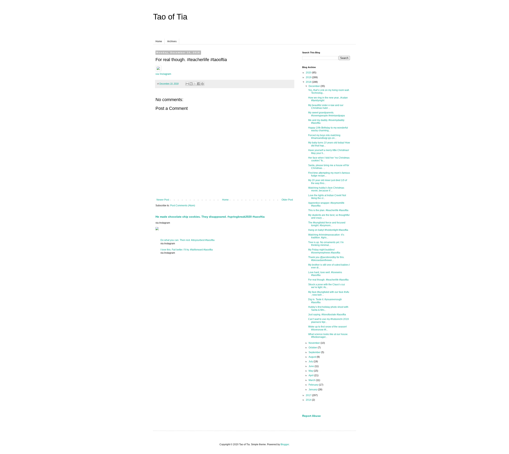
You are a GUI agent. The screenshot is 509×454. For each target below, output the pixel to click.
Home (158, 41)
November (315, 343)
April (311, 375)
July (311, 361)
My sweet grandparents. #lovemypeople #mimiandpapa (326, 114)
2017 (309, 395)
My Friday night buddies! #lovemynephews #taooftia (324, 251)
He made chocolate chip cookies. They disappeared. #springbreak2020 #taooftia (210, 216)
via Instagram (163, 73)
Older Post (287, 199)
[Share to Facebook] (199, 84)
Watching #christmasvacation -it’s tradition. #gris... (326, 236)
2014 (309, 399)
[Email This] (187, 84)
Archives (172, 41)
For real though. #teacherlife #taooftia (328, 279)
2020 (309, 72)
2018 (309, 82)
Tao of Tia (170, 16)
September (315, 352)
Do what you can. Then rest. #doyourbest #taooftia (187, 240)
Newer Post (162, 199)
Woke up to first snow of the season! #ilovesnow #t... (327, 328)
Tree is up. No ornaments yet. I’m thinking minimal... (326, 243)
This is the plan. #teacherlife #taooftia (328, 210)
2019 (309, 77)
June (312, 366)
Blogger (285, 444)
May (311, 370)
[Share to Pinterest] (202, 84)
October (313, 347)
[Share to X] (195, 84)
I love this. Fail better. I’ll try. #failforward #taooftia (186, 249)
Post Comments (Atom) (182, 205)
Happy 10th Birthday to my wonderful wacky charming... (328, 129)
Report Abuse (311, 415)
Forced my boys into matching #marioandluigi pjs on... (324, 136)
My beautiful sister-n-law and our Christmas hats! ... (325, 106)
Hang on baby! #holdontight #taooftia (328, 230)
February (314, 384)
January (313, 389)
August (313, 357)
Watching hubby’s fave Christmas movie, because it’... (326, 189)
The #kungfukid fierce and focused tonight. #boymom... (326, 224)
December (315, 86)
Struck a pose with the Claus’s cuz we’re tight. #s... (326, 286)
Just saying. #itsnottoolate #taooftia (327, 314)
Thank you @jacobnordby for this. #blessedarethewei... (326, 258)
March (312, 380)
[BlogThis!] (191, 84)
